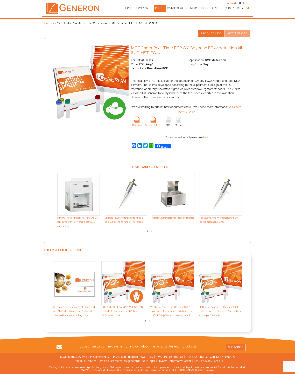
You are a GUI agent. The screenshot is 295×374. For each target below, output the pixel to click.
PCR (157, 8)
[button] (147, 231)
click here (235, 107)
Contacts (232, 8)
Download (209, 8)
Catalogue (175, 8)
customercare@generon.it (123, 361)
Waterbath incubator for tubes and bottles (173, 217)
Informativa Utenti (180, 361)
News (194, 8)
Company (142, 8)
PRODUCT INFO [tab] (211, 33)
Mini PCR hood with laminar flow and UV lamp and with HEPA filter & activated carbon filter (77, 221)
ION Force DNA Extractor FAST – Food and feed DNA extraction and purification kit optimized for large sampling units (74, 311)
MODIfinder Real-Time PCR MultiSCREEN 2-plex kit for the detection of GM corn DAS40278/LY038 (122, 311)
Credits (218, 361)
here (205, 137)
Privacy (162, 361)
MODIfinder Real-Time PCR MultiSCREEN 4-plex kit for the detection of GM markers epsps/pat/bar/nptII (220, 311)
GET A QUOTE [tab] (237, 33)
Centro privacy (203, 361)
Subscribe (235, 347)
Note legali (149, 361)
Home (128, 8)
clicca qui (210, 370)
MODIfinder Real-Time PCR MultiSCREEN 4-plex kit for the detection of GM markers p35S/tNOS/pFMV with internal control (171, 311)
